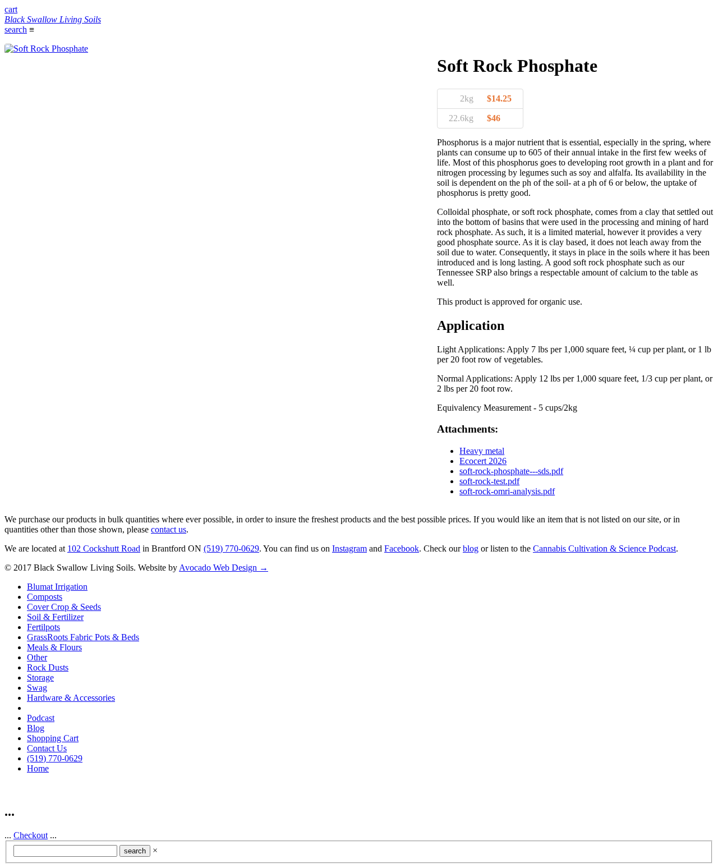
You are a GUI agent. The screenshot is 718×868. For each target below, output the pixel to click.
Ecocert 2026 (483, 461)
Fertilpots (43, 627)
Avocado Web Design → (223, 567)
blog (470, 548)
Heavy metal (481, 451)
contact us (168, 529)
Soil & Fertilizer (55, 617)
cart (10, 9)
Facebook (401, 548)
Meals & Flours (54, 647)
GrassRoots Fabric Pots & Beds (83, 637)
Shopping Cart (53, 738)
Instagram (349, 548)
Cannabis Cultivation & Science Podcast (604, 548)
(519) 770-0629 (231, 548)
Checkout (30, 835)
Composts (44, 596)
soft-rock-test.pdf (489, 481)
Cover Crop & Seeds (64, 607)
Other (37, 657)
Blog (35, 728)
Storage (40, 677)
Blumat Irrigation (57, 586)
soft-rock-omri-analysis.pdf (507, 491)
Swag (37, 687)
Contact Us (47, 748)
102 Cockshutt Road (103, 548)
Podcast (40, 718)
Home (38, 768)
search (15, 29)
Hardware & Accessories (71, 697)
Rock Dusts (47, 667)
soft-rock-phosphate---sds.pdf (511, 471)
